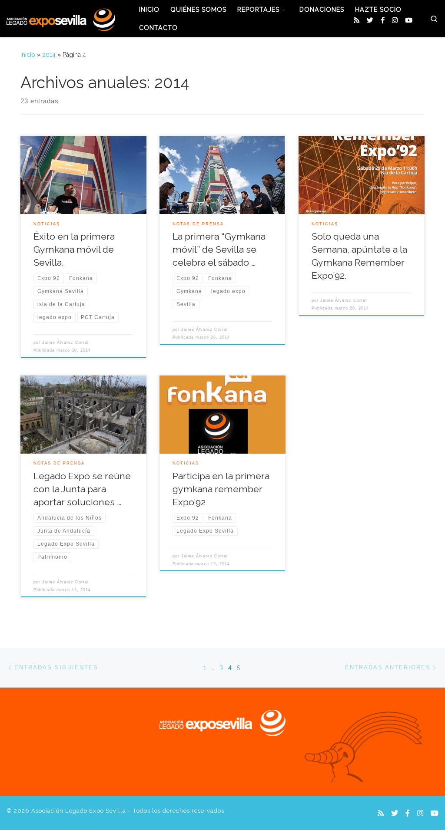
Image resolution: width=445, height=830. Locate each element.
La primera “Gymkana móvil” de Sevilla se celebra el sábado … (219, 249)
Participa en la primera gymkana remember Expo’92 (221, 489)
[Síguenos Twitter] (370, 21)
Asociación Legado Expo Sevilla (78, 810)
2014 (49, 54)
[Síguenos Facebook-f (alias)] (383, 21)
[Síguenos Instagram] (395, 21)
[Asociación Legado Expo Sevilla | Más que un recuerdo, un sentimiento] (61, 18)
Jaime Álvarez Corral (65, 342)
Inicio (27, 54)
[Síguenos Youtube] (408, 21)
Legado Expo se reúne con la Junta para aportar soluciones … (82, 489)
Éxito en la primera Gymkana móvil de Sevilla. (74, 249)
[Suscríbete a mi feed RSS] (356, 21)
